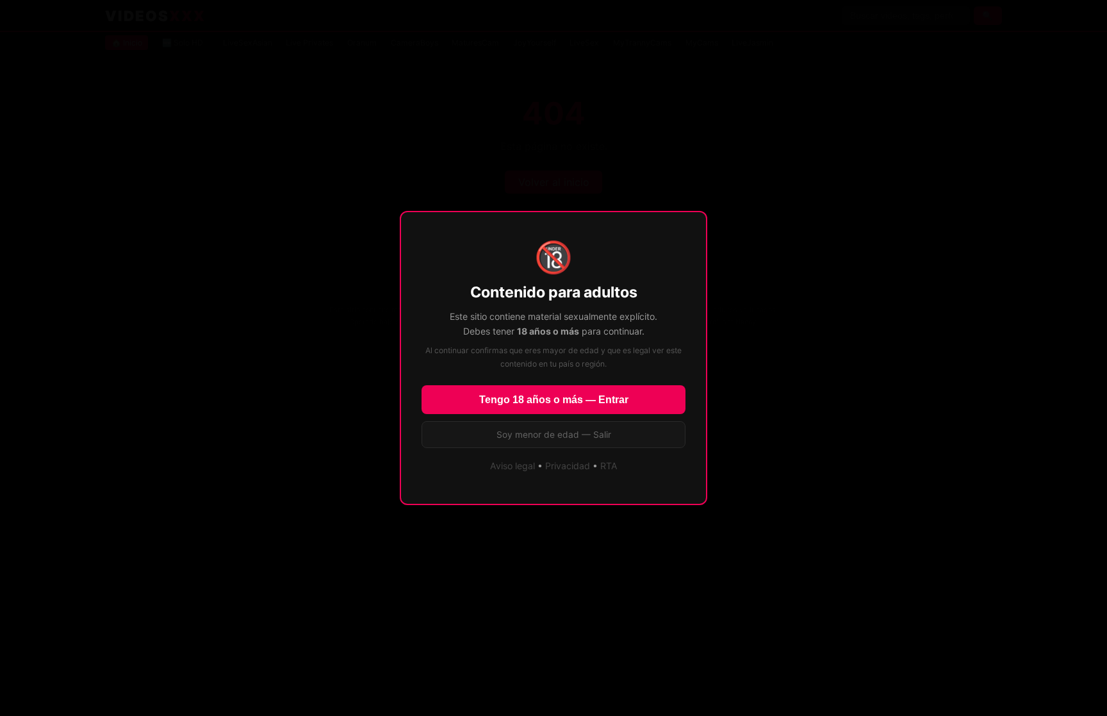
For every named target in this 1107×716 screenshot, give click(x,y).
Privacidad (567, 465)
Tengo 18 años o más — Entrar (553, 399)
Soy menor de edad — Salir (553, 434)
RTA (609, 465)
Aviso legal (512, 465)
